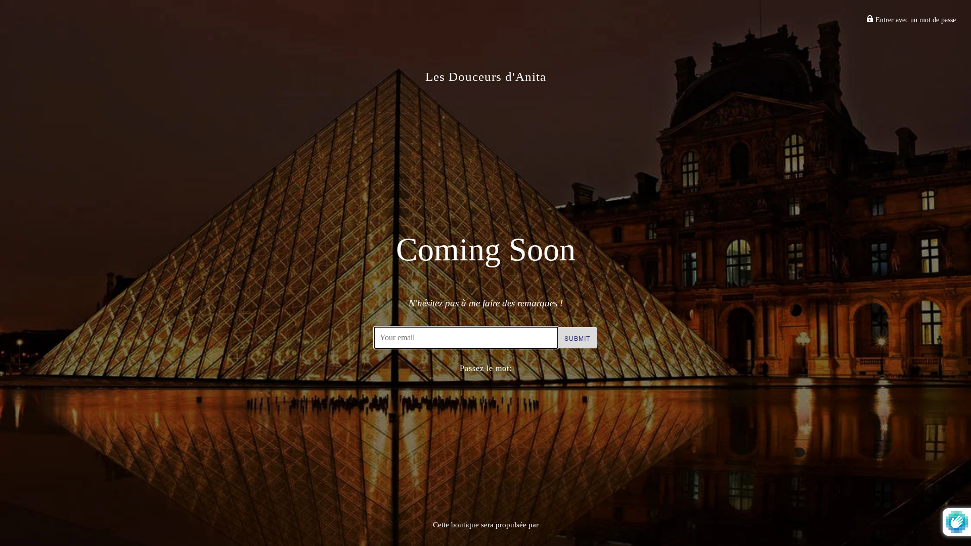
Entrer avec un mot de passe (914, 20)
